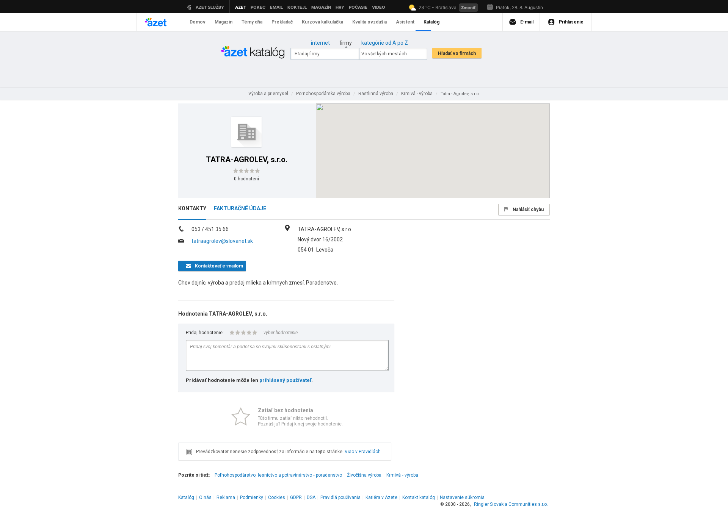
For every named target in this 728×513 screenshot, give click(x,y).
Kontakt (418, 497)
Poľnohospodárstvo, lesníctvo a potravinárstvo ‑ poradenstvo (278, 475)
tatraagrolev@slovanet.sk (222, 241)
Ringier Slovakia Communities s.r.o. (511, 504)
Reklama (226, 497)
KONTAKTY (192, 208)
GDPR (296, 497)
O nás (205, 497)
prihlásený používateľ (285, 380)
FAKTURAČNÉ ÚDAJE (240, 208)
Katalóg (186, 497)
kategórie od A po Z (384, 43)
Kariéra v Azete (381, 497)
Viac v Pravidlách (363, 451)
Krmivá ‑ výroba (402, 475)
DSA (311, 497)
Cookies (276, 497)
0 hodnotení (246, 178)
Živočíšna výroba (364, 475)
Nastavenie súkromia (462, 497)
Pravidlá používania (340, 497)
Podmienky (251, 497)
